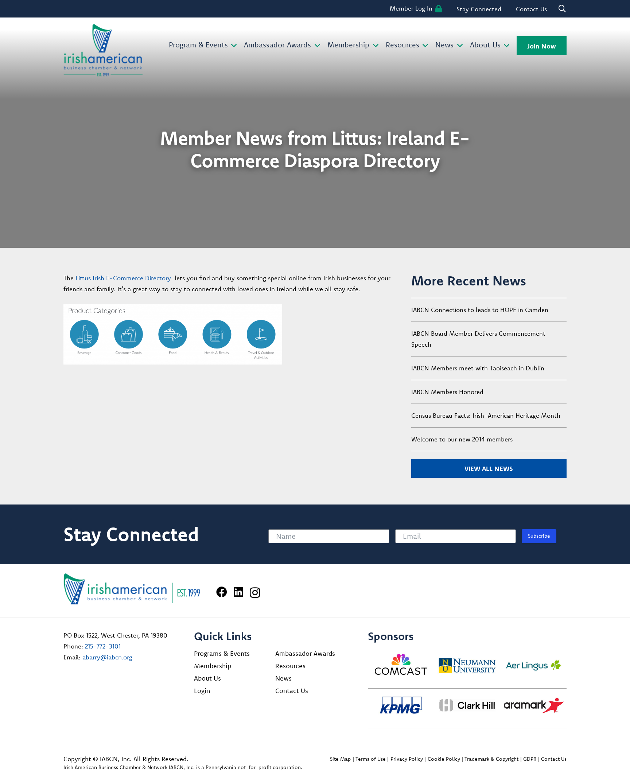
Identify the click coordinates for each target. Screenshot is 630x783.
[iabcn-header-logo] (103, 50)
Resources (290, 666)
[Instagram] (255, 593)
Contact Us (291, 690)
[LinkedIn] (238, 592)
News (283, 678)
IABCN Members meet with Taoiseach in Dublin (477, 368)
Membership (212, 666)
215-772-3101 (103, 646)
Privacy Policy (406, 759)
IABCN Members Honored (447, 392)
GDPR (529, 759)
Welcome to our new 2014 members (462, 439)
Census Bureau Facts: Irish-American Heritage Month (485, 415)
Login (202, 690)
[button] (232, 45)
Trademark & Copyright (491, 759)
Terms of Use (370, 759)
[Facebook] (221, 592)
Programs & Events (222, 653)
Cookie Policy (444, 759)
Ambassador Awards (305, 653)
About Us (207, 678)
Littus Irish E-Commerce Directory (123, 278)
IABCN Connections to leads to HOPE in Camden (479, 309)
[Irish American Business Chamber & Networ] (132, 589)
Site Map (340, 759)
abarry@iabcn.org (107, 657)
